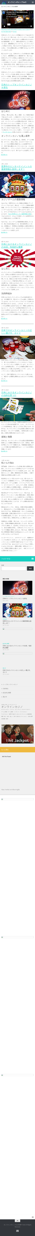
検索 (2, 565)
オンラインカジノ (12, 707)
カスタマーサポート (26, 709)
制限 (2, 716)
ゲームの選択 (4, 711)
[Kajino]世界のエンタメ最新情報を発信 (19, 214)
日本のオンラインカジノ (21, 716)
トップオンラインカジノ (9, 596)
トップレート (17, 711)
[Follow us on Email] (33, 559)
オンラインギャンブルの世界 (18, 2)
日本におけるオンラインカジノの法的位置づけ (16, 394)
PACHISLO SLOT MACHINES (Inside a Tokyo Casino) (15, 29)
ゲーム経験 (10, 711)
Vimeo (15, 31)
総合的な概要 (6, 643)
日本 (15, 716)
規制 (7, 718)
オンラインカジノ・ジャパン (7, 709)
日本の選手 (30, 716)
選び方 (4, 668)
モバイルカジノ (23, 711)
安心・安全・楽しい (8, 716)
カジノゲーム (18, 709)
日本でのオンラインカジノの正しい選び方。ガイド (16, 331)
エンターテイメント (12, 704)
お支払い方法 (4, 704)
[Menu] (33, 2)
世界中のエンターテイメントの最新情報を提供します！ (16, 168)
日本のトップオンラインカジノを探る (16, 86)
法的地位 (5, 619)
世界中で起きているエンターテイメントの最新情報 (20, 714)
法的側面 (3, 718)
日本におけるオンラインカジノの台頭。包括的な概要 (16, 245)
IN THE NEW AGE (6, 31)
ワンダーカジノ (7, 132)
